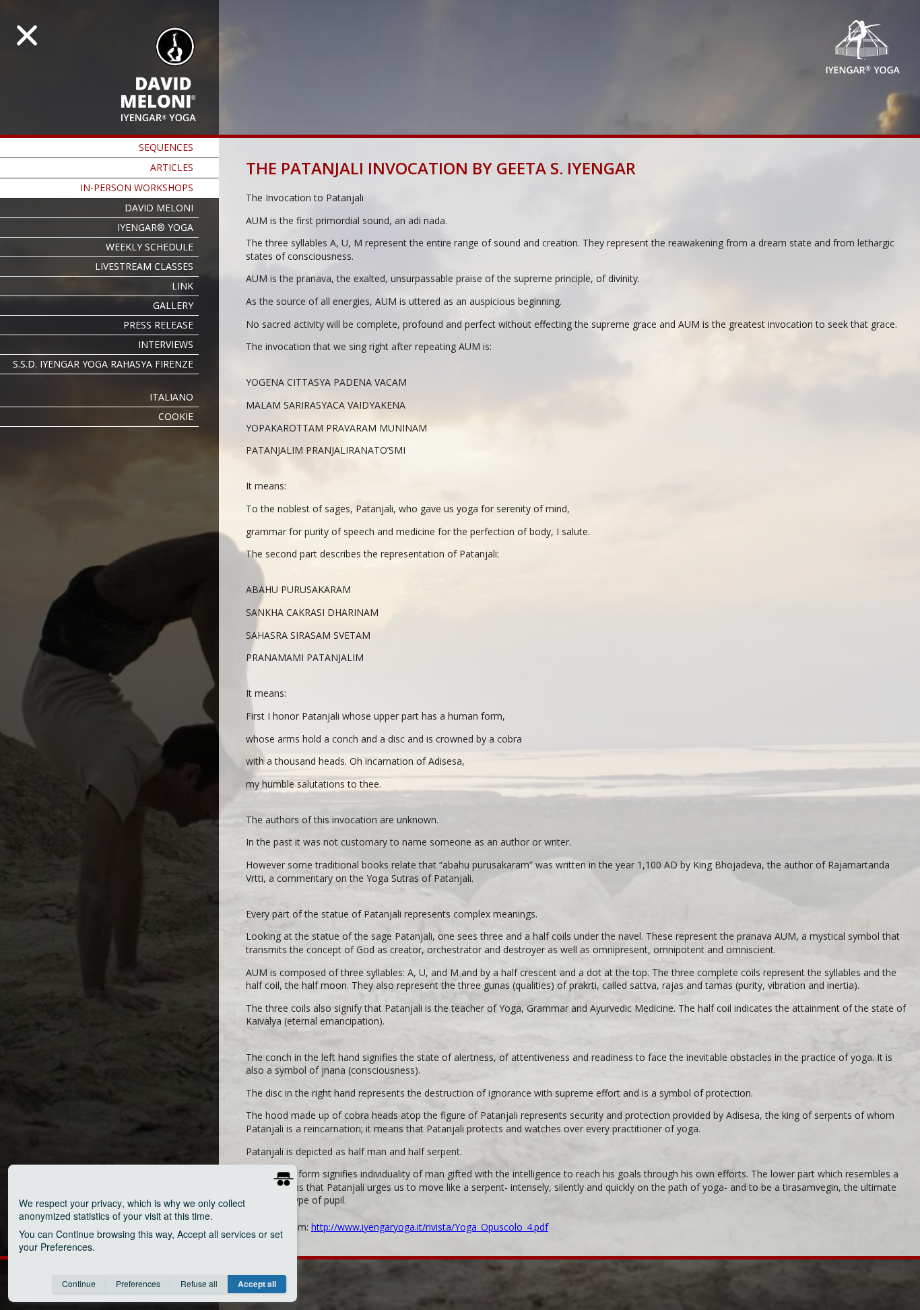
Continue (79, 1283)
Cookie (175, 416)
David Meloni (159, 207)
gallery (173, 305)
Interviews (165, 344)
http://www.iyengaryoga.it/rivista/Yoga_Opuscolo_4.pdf (429, 1226)
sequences (166, 147)
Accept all (257, 1284)
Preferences (138, 1283)
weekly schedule (149, 246)
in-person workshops (136, 187)
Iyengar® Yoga (155, 227)
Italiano (171, 396)
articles (171, 167)
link (182, 285)
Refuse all (199, 1283)
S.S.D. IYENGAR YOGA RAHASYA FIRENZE (103, 363)
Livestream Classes (144, 266)
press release (158, 324)
